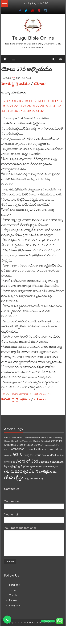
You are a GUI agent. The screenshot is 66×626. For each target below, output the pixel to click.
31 (55, 105)
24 (24, 105)
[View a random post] (60, 59)
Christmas (10, 444)
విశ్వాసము (28, 478)
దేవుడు (9, 471)
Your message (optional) (20, 527)
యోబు (40, 83)
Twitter (12, 590)
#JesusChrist (16, 441)
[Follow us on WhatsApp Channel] (7, 620)
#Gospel (7, 441)
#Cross (34, 438)
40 (33, 110)
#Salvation (45, 441)
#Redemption (27, 441)
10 (26, 100)
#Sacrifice (36, 441)
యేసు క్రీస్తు (13, 477)
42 (42, 110)
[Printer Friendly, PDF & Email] (16, 78)
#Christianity (9, 438)
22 (16, 105)
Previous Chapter (20, 394)
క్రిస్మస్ (14, 466)
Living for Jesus (31, 455)
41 (37, 110)
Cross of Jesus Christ (28, 444)
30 (50, 105)
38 (24, 110)
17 (56, 100)
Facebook (14, 585)
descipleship (54, 445)
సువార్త (41, 479)
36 (16, 110)
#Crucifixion (41, 438)
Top (3, 394)
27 (37, 105)
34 (7, 110)
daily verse (45, 445)
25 (29, 105)
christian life (55, 440)
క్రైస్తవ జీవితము (36, 467)
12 (35, 100)
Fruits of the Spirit (34, 449)
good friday (57, 449)
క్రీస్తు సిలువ (26, 466)
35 (11, 110)
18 (60, 100)
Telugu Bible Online (33, 38)
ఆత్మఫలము (44, 461)
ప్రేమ (55, 471)
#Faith (49, 438)
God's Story (48, 449)
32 (59, 105)
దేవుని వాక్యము (40, 471)
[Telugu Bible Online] (5, 59)
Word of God (27, 461)
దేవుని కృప (21, 471)
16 (52, 100)
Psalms (55, 455)
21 (11, 105)
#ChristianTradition (23, 438)
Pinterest (13, 600)
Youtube (13, 595)
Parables (46, 455)
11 (30, 100)
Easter (6, 449)
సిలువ (36, 479)
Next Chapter (40, 394)
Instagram (14, 605)
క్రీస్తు (19, 467)
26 (33, 105)
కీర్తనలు (7, 466)
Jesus (16, 454)
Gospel (6, 455)
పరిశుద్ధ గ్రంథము (15, 83)
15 (48, 100)
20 (7, 105)
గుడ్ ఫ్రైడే (54, 467)
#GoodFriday (57, 438)
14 (43, 100)
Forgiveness (17, 449)
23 (20, 105)
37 (20, 110)
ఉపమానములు (57, 461)
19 (3, 105)
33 (3, 110)
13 (39, 100)
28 (42, 105)
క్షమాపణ (47, 466)
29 (46, 105)
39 (29, 110)
